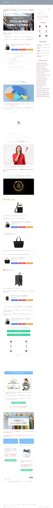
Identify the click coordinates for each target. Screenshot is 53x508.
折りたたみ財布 (39, 94)
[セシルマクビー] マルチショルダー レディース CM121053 (20, 44)
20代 (46, 63)
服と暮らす (6, 2)
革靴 (42, 96)
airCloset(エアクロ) (7, 448)
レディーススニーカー (40, 88)
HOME (4, 504)
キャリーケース (11, 65)
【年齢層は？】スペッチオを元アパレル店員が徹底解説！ (43, 48)
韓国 (45, 96)
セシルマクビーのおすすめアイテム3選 (14, 61)
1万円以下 (38, 63)
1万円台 (43, 63)
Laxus (7, 392)
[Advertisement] (18, 75)
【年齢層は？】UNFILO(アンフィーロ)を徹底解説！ (43, 53)
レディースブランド (12, 504)
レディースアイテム (39, 86)
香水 (48, 96)
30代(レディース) (39, 65)
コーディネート (44, 2)
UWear (21, 460)
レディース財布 (39, 90)
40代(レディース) (45, 65)
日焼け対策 (44, 94)
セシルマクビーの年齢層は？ (12, 58)
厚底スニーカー (39, 92)
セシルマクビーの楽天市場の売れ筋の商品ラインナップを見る (19, 334)
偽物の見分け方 (45, 90)
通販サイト (38, 96)
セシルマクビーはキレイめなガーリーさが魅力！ (15, 67)
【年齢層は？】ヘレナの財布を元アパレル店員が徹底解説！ (43, 50)
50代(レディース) (39, 67)
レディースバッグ (46, 88)
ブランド (8, 504)
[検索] (49, 8)
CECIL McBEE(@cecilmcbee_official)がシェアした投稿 (18, 135)
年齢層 (48, 92)
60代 (44, 67)
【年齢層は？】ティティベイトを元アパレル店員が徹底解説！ (43, 56)
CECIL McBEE (18, 504)
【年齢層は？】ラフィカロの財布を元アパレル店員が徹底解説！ (43, 45)
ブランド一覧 (38, 2)
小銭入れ (44, 92)
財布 (48, 94)
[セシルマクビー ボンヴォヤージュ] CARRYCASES (19, 295)
